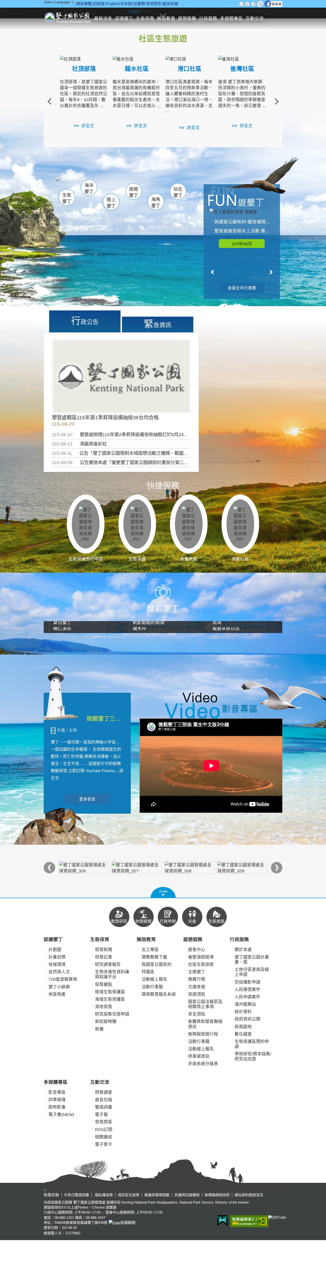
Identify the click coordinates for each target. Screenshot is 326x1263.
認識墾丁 (124, 18)
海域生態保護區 (110, 999)
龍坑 (165, 185)
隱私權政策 (103, 1195)
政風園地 (243, 1026)
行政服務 (208, 18)
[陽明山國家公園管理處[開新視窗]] (242, 867)
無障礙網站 (249, 1221)
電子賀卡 (103, 1144)
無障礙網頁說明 (217, 1195)
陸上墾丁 (111, 202)
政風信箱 (51, 1195)
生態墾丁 (66, 198)
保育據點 (103, 984)
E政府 (222, 1220)
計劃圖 (54, 949)
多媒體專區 (231, 18)
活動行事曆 (152, 987)
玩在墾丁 (178, 192)
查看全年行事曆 (242, 288)
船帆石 (132, 185)
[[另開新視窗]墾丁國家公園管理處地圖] (113, 1223)
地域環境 (57, 964)
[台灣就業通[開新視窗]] (189, 867)
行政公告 (85, 320)
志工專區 (150, 949)
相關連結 (103, 1137)
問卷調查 (103, 1092)
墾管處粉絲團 (273, 4)
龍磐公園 (170, 185)
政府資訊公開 (247, 1019)
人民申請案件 (247, 997)
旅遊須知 (196, 994)
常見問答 (153, 4)
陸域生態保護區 (110, 992)
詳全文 (87, 125)
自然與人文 (59, 972)
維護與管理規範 (156, 1195)
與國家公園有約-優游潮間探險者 (244, 221)
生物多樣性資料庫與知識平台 (112, 974)
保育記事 (103, 957)
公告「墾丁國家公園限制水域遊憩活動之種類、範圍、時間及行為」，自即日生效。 (162, 453)
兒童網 (139, 4)
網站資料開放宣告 (249, 1195)
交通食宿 (196, 987)
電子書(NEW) (61, 1114)
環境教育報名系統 (159, 994)
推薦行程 (196, 979)
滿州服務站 (245, 1004)
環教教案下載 (154, 957)
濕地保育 (103, 1006)
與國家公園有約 (157, 964)
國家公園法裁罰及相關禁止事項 (205, 1004)
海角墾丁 (155, 202)
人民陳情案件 (247, 989)
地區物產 (57, 994)
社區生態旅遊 (201, 964)
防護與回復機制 (187, 1195)
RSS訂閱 (103, 1129)
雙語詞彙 (103, 1107)
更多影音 (87, 799)
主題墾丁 (196, 972)
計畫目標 (57, 957)
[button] (163, 892)
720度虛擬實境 (62, 979)
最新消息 (103, 18)
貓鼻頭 (104, 185)
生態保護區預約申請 (252, 1044)
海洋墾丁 (89, 188)
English (112, 4)
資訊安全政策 (128, 1195)
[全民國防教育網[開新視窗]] (137, 867)
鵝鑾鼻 (146, 186)
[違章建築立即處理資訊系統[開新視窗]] (84, 867)
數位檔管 (243, 1034)
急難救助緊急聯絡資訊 (205, 1024)
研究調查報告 (108, 964)
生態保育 (145, 18)
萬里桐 (69, 183)
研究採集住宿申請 (112, 1014)
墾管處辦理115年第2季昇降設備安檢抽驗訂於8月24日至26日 (141, 434)
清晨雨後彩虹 (93, 443)
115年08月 (241, 243)
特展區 (148, 972)
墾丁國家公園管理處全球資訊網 (68, 17)
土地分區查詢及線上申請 (252, 972)
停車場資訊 (199, 1056)
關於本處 (243, 949)
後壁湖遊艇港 (201, 957)
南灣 (114, 184)
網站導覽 (84, 4)
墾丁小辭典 (59, 987)
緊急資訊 (157, 324)
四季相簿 (57, 1099)
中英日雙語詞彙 (76, 1195)
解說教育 (166, 18)
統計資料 (243, 1011)
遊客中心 (196, 949)
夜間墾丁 (133, 192)
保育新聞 (103, 949)
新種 (99, 1029)
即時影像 (57, 1107)
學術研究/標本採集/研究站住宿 (253, 1056)
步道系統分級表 (203, 1063)
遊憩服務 (187, 18)
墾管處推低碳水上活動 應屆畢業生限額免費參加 (244, 230)
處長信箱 (170, 4)
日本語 (126, 4)
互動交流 (255, 18)
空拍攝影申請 (247, 982)
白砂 (79, 185)
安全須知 (196, 1014)
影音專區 (57, 1092)
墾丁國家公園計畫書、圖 (252, 959)
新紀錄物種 (105, 1021)
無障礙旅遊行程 (203, 1034)
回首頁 (99, 4)
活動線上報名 (154, 979)
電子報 (101, 1114)
